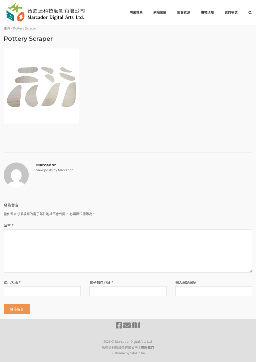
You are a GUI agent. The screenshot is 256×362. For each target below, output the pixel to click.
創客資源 (183, 12)
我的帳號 (231, 12)
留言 (9, 225)
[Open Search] (250, 13)
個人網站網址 (185, 282)
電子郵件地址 (102, 282)
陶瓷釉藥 (136, 12)
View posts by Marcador (54, 170)
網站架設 (160, 12)
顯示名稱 (12, 282)
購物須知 (207, 12)
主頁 (7, 28)
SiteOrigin (137, 353)
